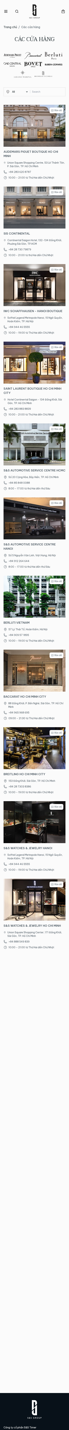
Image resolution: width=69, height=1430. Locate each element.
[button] (5, 11)
